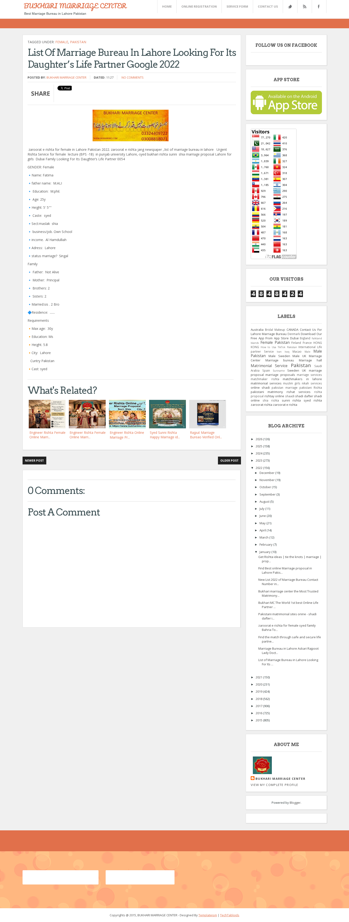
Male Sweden (279, 356)
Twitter (290, 6)
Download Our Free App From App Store (286, 336)
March (264, 537)
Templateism (207, 915)
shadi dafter (304, 396)
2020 (259, 684)
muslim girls (291, 383)
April (263, 530)
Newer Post (34, 461)
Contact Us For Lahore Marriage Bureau (286, 331)
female (61, 42)
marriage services (309, 375)
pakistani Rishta (310, 387)
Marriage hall (310, 360)
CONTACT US (268, 6)
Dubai (294, 338)
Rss (304, 6)
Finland (296, 343)
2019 (259, 691)
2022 (259, 468)
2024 (259, 453)
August (264, 501)
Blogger (295, 802)
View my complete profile (274, 785)
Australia (257, 329)
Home (167, 6)
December (267, 473)
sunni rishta (291, 400)
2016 (259, 713)
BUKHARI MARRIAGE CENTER (75, 5)
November (267, 480)
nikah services (312, 383)
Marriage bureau (279, 360)
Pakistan (78, 42)
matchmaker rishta (265, 379)
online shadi (260, 387)
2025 (259, 446)
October (265, 487)
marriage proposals (280, 375)
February (266, 544)
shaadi (289, 396)
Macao (297, 351)
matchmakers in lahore (302, 379)
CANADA (292, 329)
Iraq (287, 351)
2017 (259, 706)
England (305, 338)
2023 (259, 460)
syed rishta (313, 400)
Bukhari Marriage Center (66, 77)
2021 (259, 677)
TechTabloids (229, 915)
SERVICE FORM (237, 6)
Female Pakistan (275, 342)
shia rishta (271, 400)
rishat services (299, 392)
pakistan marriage (284, 387)
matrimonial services (266, 383)
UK (304, 370)
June (263, 516)
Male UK (299, 356)
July (262, 508)
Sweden (293, 370)
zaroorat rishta (261, 404)
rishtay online (274, 396)
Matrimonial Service (269, 365)
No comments (133, 77)
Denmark (294, 334)
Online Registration (199, 6)
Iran (279, 351)
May (262, 523)
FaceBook (318, 6)
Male (307, 351)
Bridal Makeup (275, 329)
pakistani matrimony (267, 392)
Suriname (279, 370)
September (267, 494)
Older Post (229, 461)
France (307, 343)
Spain (266, 370)
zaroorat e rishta (285, 404)
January (265, 552)
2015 (259, 720)
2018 (259, 699)
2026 (259, 439)
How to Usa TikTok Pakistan (279, 347)
